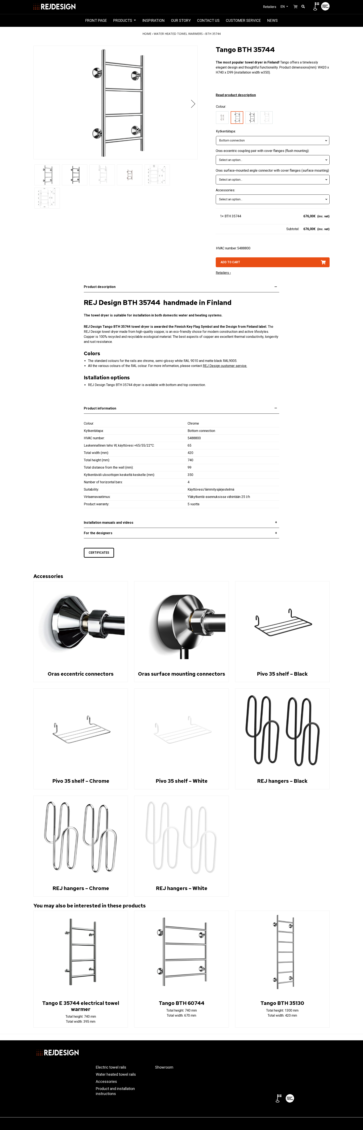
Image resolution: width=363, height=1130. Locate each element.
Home (146, 34)
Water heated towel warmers (178, 34)
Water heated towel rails (116, 1074)
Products (123, 20)
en (282, 7)
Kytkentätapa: (226, 131)
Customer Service (243, 20)
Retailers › (223, 273)
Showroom (164, 1067)
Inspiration (153, 20)
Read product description (236, 95)
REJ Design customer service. (225, 366)
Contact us (208, 20)
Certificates (99, 552)
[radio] (223, 118)
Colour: (221, 107)
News (272, 20)
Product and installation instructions (115, 1091)
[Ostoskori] (293, 6)
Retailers (269, 7)
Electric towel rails (111, 1067)
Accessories (106, 1081)
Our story (181, 20)
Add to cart (230, 262)
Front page (96, 20)
